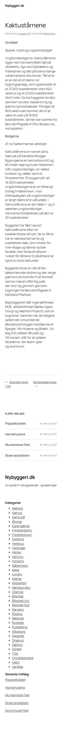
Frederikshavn (22, 535)
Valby (16, 662)
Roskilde (18, 623)
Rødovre (18, 618)
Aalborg (17, 508)
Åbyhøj (17, 521)
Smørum (18, 640)
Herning (17, 557)
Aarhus (17, 513)
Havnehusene (15, 434)
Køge (15, 570)
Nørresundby (21, 587)
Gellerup (18, 539)
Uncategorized (22, 658)
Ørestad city (20, 601)
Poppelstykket (15, 423)
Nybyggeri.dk (14, 5)
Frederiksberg (22, 530)
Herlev (16, 552)
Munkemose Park (17, 444)
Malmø (17, 579)
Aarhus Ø (18, 517)
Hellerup (18, 543)
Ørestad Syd (20, 605)
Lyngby (17, 574)
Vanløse (17, 667)
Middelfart (19, 583)
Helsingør (18, 548)
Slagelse (18, 636)
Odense (17, 592)
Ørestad (17, 596)
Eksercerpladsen (17, 455)
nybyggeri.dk (23, 33)
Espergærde (21, 526)
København (49, 33)
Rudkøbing (19, 627)
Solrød (16, 649)
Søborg (17, 645)
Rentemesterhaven (44, 382)
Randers (18, 609)
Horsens (18, 561)
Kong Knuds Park (17, 710)
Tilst (15, 653)
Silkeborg (18, 631)
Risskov (17, 614)
